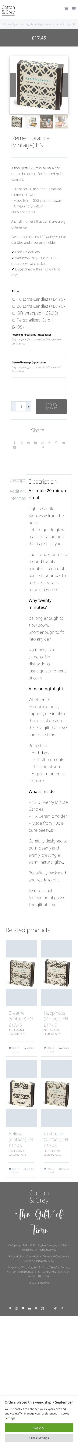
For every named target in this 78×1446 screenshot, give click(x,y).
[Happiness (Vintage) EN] (56, 973)
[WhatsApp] (42, 442)
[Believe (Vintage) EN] (21, 1094)
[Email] (42, 447)
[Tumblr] (49, 442)
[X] (21, 442)
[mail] (68, 1308)
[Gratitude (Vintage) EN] (56, 1094)
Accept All (39, 1427)
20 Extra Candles (41, 306)
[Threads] (42, 1308)
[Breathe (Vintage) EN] (21, 973)
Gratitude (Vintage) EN (56, 1136)
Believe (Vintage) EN (21, 1136)
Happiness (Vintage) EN (56, 1016)
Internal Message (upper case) (29, 362)
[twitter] (10, 1308)
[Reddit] (28, 442)
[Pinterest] (56, 442)
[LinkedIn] (35, 442)
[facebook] (49, 1308)
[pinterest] (35, 1308)
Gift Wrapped (37, 313)
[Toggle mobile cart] (66, 9)
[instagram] (16, 1308)
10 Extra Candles (41, 299)
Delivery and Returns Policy (39, 1260)
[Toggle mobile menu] (74, 9)
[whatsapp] (62, 1308)
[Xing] (14, 447)
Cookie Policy (33, 1256)
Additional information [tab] (16, 494)
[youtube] (23, 1308)
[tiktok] (55, 1308)
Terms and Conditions (55, 1256)
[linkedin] (29, 1308)
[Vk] (63, 442)
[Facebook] (14, 442)
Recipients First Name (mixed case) (31, 334)
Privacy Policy (16, 1256)
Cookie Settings (39, 1438)
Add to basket (51, 406)
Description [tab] (16, 480)
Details (30, 1047)
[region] (39, 1421)
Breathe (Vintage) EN (21, 1016)
